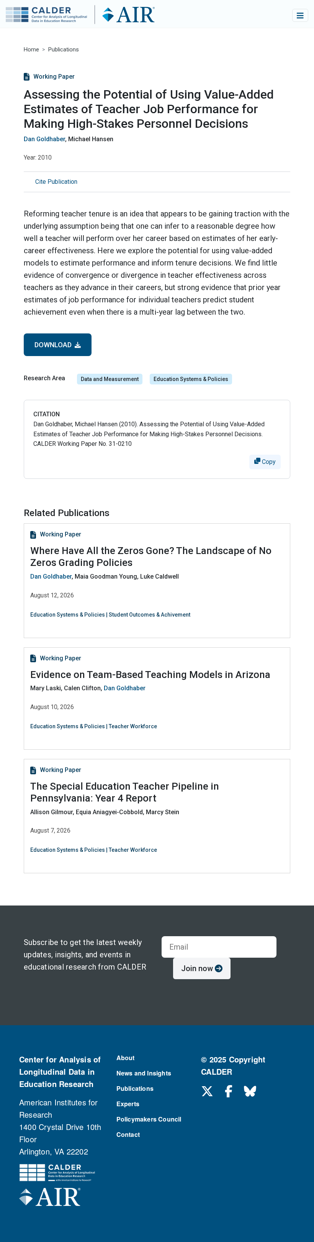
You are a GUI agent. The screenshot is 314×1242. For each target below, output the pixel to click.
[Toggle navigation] (300, 15)
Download (54, 345)
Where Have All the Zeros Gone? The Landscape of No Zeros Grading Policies (150, 556)
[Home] (94, 15)
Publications (63, 49)
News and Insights (143, 1073)
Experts (127, 1103)
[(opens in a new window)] (49, 1198)
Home (31, 49)
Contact (128, 1134)
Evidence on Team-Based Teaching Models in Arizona (150, 674)
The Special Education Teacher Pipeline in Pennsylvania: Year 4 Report (124, 792)
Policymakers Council (149, 1119)
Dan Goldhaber (44, 139)
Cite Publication (56, 181)
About (125, 1057)
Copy (268, 461)
